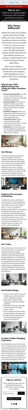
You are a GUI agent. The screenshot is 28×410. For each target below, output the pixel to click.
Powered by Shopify (14, 408)
